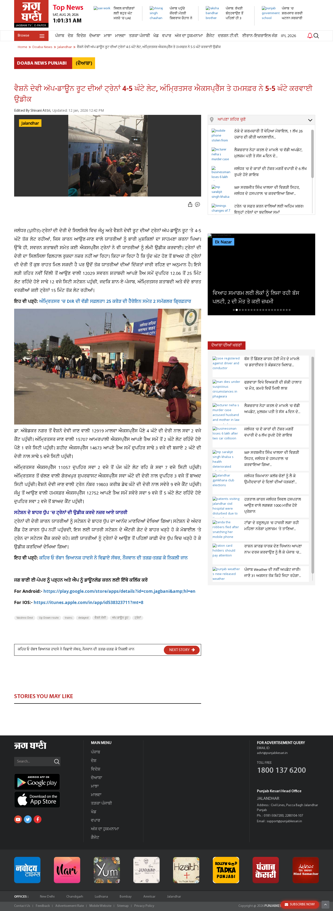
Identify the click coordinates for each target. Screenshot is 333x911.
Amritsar (149, 897)
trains (68, 618)
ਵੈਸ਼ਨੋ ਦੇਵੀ (100, 618)
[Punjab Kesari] (266, 870)
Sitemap (123, 906)
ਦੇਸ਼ (70, 36)
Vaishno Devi (25, 618)
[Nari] (67, 870)
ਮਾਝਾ (108, 36)
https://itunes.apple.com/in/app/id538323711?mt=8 (88, 603)
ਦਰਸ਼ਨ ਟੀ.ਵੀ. (228, 36)
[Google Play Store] (48, 781)
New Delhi (47, 897)
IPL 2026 (288, 36)
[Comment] (198, 205)
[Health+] (186, 870)
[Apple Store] (48, 799)
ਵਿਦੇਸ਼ (81, 36)
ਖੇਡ (156, 36)
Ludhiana (101, 897)
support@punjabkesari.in (284, 821)
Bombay (126, 897)
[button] (266, 120)
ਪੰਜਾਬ (59, 36)
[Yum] (107, 870)
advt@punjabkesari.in (272, 753)
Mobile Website (100, 906)
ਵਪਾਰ (166, 36)
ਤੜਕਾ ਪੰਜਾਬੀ (139, 36)
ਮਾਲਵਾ (120, 36)
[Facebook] (37, 819)
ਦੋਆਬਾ (94, 36)
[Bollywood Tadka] (226, 870)
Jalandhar (174, 897)
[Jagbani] (37, 748)
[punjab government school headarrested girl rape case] (283, 28)
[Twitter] (28, 819)
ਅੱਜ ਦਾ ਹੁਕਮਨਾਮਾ (189, 36)
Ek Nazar (223, 242)
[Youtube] (18, 819)
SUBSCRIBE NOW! (302, 904)
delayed (83, 618)
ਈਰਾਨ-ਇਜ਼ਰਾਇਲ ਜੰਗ (259, 36)
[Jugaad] (146, 870)
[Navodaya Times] (27, 870)
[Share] (190, 205)
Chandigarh (74, 897)
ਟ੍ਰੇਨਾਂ (138, 618)
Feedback (43, 906)
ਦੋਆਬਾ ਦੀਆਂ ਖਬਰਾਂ (226, 345)
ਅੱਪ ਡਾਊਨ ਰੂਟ (120, 618)
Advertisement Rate (69, 906)
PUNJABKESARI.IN (277, 906)
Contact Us (22, 906)
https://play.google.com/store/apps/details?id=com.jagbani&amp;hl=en (119, 592)
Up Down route (49, 618)
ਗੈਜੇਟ (210, 36)
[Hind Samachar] (306, 870)
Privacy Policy (144, 906)
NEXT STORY (179, 650)
